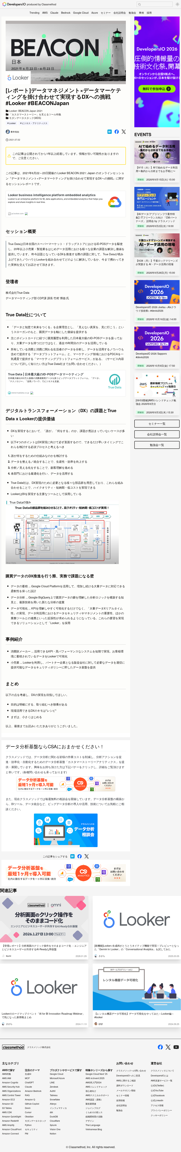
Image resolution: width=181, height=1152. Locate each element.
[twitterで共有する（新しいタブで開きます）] (124, 132)
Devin (28, 1108)
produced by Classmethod (41, 4)
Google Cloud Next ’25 (96, 1073)
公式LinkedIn (157, 1100)
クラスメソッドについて (162, 1070)
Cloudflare (55, 1120)
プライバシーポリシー (161, 1110)
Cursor (28, 1112)
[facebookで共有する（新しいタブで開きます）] (117, 132)
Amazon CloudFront (11, 1129)
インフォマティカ (58, 1108)
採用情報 (120, 1100)
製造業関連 (91, 1103)
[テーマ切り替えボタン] (177, 4)
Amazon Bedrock (33, 1091)
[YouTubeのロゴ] (176, 1047)
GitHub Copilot (32, 1103)
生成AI (28, 1073)
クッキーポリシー (159, 1115)
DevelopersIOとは (159, 1075)
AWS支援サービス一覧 (161, 1080)
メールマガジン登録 (125, 1090)
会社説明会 (119, 12)
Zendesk (54, 1086)
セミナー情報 (122, 1095)
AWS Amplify (8, 1125)
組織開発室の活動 (94, 1116)
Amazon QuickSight (11, 1116)
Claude (54, 12)
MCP (27, 1078)
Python (28, 1125)
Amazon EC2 (8, 1099)
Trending (34, 12)
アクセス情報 (157, 1105)
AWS (45, 12)
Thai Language (93, 1125)
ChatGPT (29, 1082)
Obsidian (29, 1116)
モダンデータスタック (35, 1120)
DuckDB (54, 1116)
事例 (141, 12)
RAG (27, 1095)
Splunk (53, 1125)
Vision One (55, 1129)
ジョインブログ (93, 1108)
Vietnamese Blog (94, 1129)
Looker (12, 123)
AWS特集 (6, 1073)
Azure (94, 12)
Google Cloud (81, 12)
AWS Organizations (11, 1091)
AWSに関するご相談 (126, 1080)
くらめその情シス (94, 1112)
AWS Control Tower (11, 1095)
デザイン (90, 1120)
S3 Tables (7, 1108)
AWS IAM (6, 1078)
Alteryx (53, 1103)
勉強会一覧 (157, 445)
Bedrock (65, 12)
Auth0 (53, 1091)
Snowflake (55, 1099)
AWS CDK (7, 1112)
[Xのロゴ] (168, 1047)
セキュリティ (31, 1129)
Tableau (54, 1095)
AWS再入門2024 (93, 1082)
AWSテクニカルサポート (97, 1095)
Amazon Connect (10, 1133)
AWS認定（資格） (94, 1099)
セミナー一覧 (156, 424)
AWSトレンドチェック (96, 1086)
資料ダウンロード (124, 1085)
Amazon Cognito (10, 1082)
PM (26, 1133)
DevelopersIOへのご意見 (128, 1075)
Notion (53, 1133)
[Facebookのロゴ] (160, 1047)
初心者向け (91, 1091)
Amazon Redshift (10, 1120)
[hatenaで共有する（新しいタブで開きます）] (109, 132)
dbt (51, 1112)
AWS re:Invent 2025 (95, 1078)
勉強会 (132, 12)
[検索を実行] (139, 4)
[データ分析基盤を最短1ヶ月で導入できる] (66, 873)
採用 (149, 12)
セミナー (106, 12)
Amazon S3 (7, 1103)
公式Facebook (158, 1095)
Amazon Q (30, 1099)
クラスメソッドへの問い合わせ (131, 1070)
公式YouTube (157, 1090)
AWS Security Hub (11, 1086)
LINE (52, 1082)
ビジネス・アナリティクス (34, 123)
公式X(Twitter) (157, 1085)
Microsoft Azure (57, 1078)
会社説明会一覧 (157, 434)
